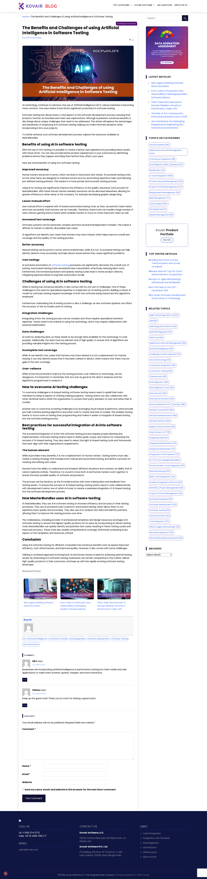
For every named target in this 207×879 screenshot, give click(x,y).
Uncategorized (158, 209)
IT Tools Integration (161, 176)
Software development (98, 639)
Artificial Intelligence (37, 639)
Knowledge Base (77, 639)
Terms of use (143, 875)
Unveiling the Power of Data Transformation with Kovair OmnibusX (164, 263)
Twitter (21, 859)
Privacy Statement (125, 875)
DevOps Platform (160, 421)
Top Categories (121, 5)
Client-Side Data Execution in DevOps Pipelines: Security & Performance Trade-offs (111, 605)
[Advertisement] (167, 579)
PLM (153, 488)
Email (26, 774)
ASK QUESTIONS (164, 5)
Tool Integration (159, 521)
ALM (153, 321)
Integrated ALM (159, 438)
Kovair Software (143, 5)
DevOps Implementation (163, 415)
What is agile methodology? (165, 527)
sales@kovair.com (28, 849)
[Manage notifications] (5, 873)
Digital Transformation (162, 426)
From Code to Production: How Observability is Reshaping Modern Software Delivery (75, 605)
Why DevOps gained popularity (166, 538)
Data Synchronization (162, 398)
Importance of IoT (160, 432)
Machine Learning (160, 471)
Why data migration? (161, 532)
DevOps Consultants (161, 410)
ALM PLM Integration (161, 332)
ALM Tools (156, 337)
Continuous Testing (58, 639)
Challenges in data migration (165, 354)
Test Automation (31, 644)
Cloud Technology (160, 360)
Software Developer (161, 499)
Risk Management (160, 198)
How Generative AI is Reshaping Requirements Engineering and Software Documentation (167, 124)
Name (26, 766)
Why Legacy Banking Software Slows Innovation (38, 604)
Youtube (33, 859)
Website (27, 782)
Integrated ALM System (162, 449)
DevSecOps (157, 170)
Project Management (172, 488)
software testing (60, 265)
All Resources (150, 852)
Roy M (25, 37)
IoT (153, 460)
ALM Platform (150, 847)
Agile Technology (160, 315)
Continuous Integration (162, 159)
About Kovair (149, 856)
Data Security (158, 393)
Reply (25, 680)
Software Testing (120, 639)
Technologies (35, 37)
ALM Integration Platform (163, 326)
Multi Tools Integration (162, 476)
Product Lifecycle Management (166, 181)
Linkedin (27, 859)
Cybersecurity (158, 376)
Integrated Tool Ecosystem (164, 454)
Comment (29, 729)
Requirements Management (165, 192)
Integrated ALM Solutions (163, 443)
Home (25, 16)
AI (24, 639)
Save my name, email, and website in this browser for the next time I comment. (70, 789)
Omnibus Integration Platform (166, 482)
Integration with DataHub (156, 838)
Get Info (167, 240)
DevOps (177, 164)
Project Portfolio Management (166, 187)
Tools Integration (152, 833)
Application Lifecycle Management (166, 152)
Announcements (159, 144)
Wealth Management (161, 215)
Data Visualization (160, 404)
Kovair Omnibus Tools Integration (167, 465)
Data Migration (159, 164)
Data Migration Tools (162, 387)
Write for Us (180, 5)
